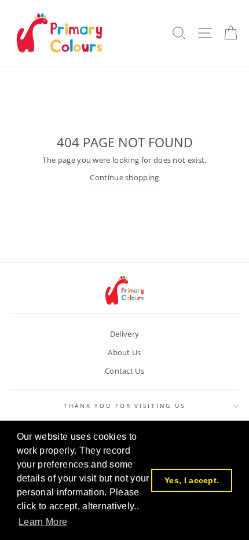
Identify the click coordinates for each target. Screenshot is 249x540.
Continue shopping (124, 177)
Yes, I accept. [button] (191, 480)
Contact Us (124, 371)
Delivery (125, 334)
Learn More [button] (43, 522)
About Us (124, 352)
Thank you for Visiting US (124, 406)
